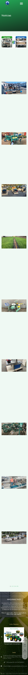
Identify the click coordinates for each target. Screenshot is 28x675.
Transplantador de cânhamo (12, 644)
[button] (21, 3)
